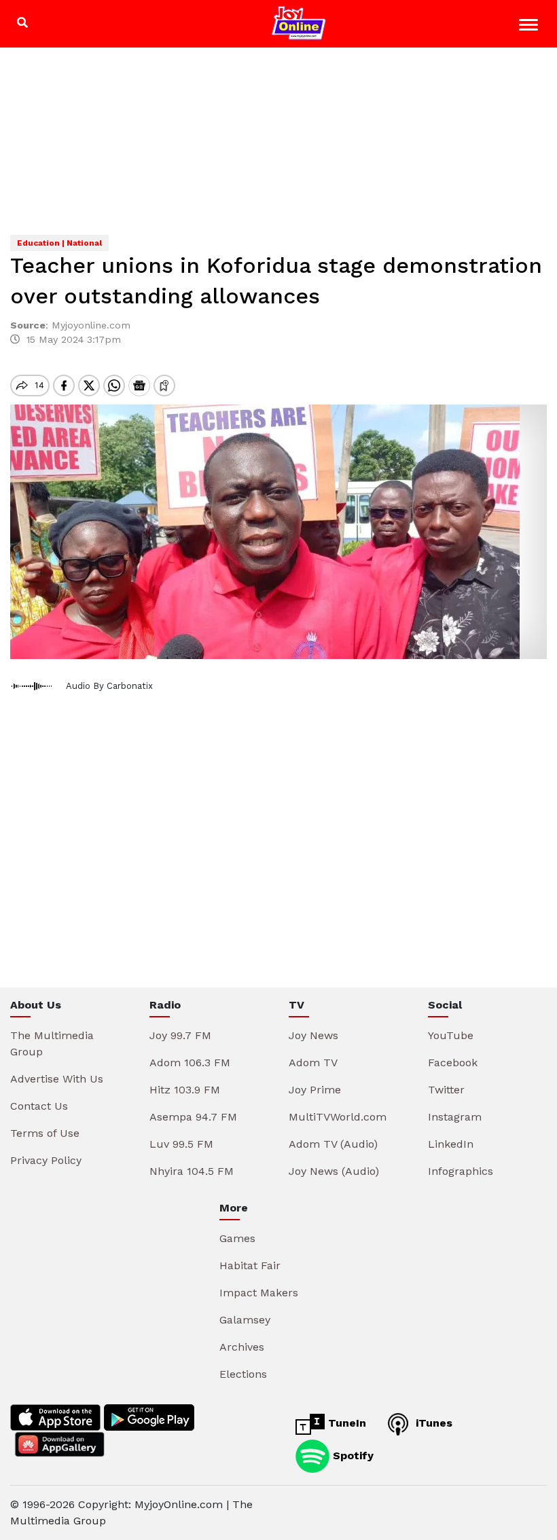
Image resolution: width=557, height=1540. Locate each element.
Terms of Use (44, 1133)
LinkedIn (450, 1144)
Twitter (446, 1089)
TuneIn (345, 1422)
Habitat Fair (250, 1265)
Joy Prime (315, 1089)
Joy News (313, 1035)
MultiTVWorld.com (338, 1116)
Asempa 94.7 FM (193, 1116)
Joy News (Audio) (334, 1171)
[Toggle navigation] (530, 27)
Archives (241, 1346)
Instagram (455, 1116)
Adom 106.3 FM (189, 1062)
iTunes (432, 1422)
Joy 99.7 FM (180, 1035)
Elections (243, 1374)
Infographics (460, 1171)
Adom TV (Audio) (333, 1144)
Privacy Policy (46, 1160)
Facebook (453, 1062)
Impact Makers (258, 1292)
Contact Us (39, 1106)
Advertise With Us (56, 1078)
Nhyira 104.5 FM (191, 1171)
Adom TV (313, 1062)
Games (237, 1238)
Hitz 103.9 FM (184, 1089)
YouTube (450, 1035)
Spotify (351, 1455)
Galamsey (244, 1319)
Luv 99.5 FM (181, 1144)
